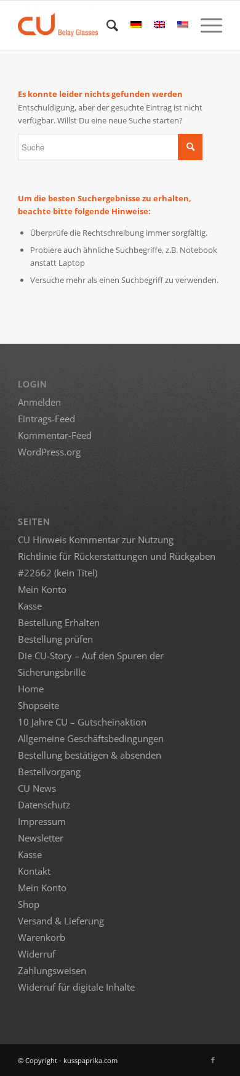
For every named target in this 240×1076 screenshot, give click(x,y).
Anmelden (39, 402)
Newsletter (40, 838)
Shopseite (38, 705)
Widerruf (36, 954)
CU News (37, 788)
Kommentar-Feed (55, 435)
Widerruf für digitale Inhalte (76, 987)
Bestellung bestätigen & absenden (89, 755)
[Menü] (205, 25)
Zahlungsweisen (52, 970)
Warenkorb (41, 937)
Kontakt (34, 871)
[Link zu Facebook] (213, 1060)
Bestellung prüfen (55, 639)
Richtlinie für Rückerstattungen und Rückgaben (116, 556)
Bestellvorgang (49, 771)
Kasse (30, 606)
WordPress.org (49, 452)
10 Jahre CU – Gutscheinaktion (82, 722)
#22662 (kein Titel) (57, 573)
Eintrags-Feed (46, 418)
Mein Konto (42, 589)
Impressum (42, 821)
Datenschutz (44, 805)
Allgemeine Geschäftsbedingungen (91, 738)
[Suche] (106, 25)
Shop (28, 904)
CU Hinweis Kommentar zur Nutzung (96, 539)
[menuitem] (106, 25)
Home (31, 689)
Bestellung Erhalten (59, 622)
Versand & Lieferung (61, 921)
